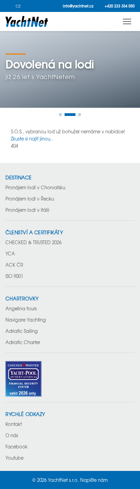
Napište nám (94, 480)
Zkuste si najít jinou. (31, 138)
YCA (10, 253)
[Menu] (127, 21)
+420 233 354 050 (120, 6)
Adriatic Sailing (21, 331)
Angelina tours (21, 308)
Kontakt (13, 424)
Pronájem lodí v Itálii (27, 210)
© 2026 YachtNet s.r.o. (55, 480)
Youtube (14, 458)
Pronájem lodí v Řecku (29, 198)
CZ (18, 6)
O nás (11, 435)
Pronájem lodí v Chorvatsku (35, 187)
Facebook (16, 446)
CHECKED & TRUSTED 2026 (33, 242)
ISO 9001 (14, 276)
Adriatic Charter (22, 342)
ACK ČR (14, 265)
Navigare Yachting (25, 319)
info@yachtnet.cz (78, 6)
